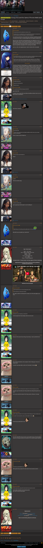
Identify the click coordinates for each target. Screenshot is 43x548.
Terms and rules (31, 542)
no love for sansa (11, 22)
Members (19, 12)
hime (6, 93)
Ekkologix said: (16, 79)
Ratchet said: (16, 30)
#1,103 (41, 77)
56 (10, 26)
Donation (7, 12)
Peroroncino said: (16, 87)
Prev (2, 26)
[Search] (41, 12)
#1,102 (41, 52)
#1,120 (41, 509)
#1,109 (41, 223)
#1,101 (41, 28)
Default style (3, 542)
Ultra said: (15, 152)
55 (8, 26)
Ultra (6, 142)
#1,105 (41, 126)
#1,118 (41, 459)
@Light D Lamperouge (33, 515)
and (18, 530)
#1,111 (41, 285)
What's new (13, 12)
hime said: (15, 128)
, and (20, 98)
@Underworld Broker (23, 514)
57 (11, 26)
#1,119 (41, 484)
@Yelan (33, 514)
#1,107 (41, 174)
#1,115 (41, 385)
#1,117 (41, 435)
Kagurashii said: (16, 412)
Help (40, 542)
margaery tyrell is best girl (5, 22)
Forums (2, 12)
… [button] (5, 26)
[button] (9, 12)
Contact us (26, 542)
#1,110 (41, 247)
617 (16, 26)
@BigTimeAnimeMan (31, 513)
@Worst (21, 513)
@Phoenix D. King (21, 515)
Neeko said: (15, 54)
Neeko (6, 44)
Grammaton (6, 263)
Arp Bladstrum (6, 451)
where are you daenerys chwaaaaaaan (21, 22)
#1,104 (41, 101)
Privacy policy (36, 542)
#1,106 (41, 150)
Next (19, 26)
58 (13, 26)
